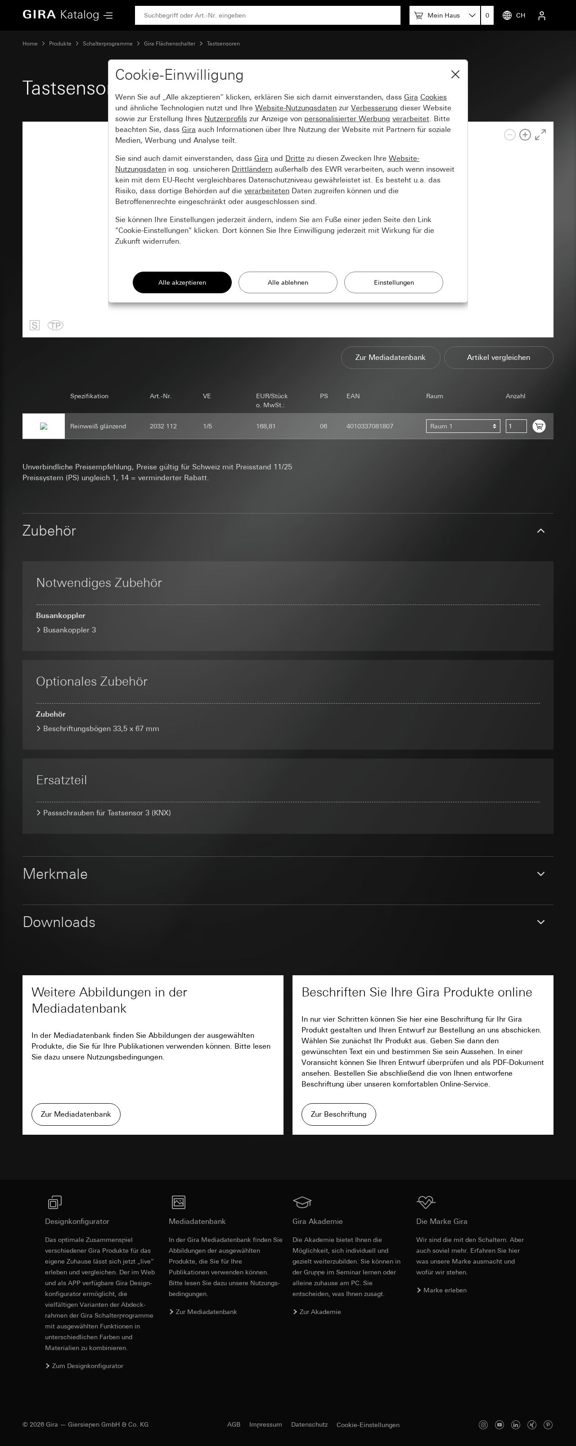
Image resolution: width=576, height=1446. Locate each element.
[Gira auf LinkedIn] (515, 1424)
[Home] (60, 15)
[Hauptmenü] (105, 15)
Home (30, 44)
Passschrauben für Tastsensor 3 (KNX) (107, 813)
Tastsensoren (223, 44)
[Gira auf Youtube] (499, 1424)
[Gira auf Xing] (531, 1424)
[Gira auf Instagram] (483, 1424)
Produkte (60, 44)
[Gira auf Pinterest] (548, 1424)
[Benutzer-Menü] (542, 15)
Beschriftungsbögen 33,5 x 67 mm (101, 728)
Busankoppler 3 (69, 630)
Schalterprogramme (108, 44)
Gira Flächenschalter (169, 44)
